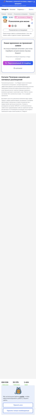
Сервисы (20, 9)
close (34, 2)
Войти (31, 9)
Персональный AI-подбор (19, 63)
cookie (21, 396)
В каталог (18, 68)
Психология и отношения (21, 14)
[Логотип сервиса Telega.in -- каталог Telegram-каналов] (4, 9)
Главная (3, 14)
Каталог (13, 9)
